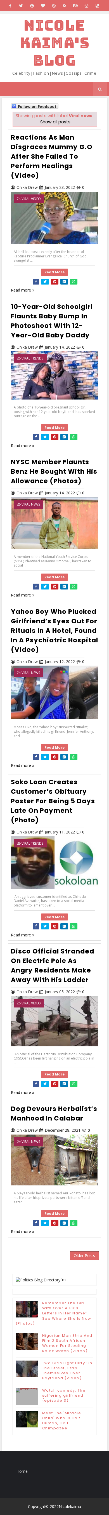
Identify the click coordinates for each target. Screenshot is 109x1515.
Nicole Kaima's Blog (54, 43)
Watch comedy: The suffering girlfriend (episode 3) (64, 1395)
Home (22, 1471)
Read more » (22, 290)
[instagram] (86, 5)
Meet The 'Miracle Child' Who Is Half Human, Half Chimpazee (61, 1420)
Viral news (31, 504)
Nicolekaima (70, 1506)
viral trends (32, 358)
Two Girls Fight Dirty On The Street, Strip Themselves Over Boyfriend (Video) (67, 1370)
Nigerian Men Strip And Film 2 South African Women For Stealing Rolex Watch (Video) (67, 1343)
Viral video (31, 198)
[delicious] (97, 5)
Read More (54, 272)
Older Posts (84, 1255)
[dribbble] (53, 5)
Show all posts (55, 122)
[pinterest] (32, 5)
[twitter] (21, 5)
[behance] (75, 5)
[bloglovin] (43, 5)
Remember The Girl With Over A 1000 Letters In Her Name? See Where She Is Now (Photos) (53, 1313)
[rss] (64, 5)
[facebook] (10, 5)
